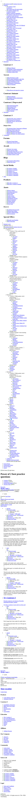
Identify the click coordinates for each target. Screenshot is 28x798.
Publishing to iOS (15, 81)
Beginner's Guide (14, 77)
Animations (14, 191)
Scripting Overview (16, 70)
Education (6, 112)
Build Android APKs (17, 80)
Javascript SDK (14, 109)
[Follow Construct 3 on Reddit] (12, 168)
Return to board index (12, 677)
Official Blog (16, 160)
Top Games (14, 149)
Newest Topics (16, 142)
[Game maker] (13, 227)
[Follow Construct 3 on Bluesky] (12, 172)
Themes (13, 201)
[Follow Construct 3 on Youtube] (12, 169)
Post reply (3, 487)
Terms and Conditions (9, 786)
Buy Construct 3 (14, 183)
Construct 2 (16, 347)
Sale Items (12, 221)
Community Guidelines (9, 754)
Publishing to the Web (18, 79)
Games (12, 195)
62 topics (12, 513)
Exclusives (12, 213)
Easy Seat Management (9, 718)
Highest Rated (14, 212)
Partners (5, 722)
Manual (13, 68)
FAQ (11, 122)
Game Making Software (9, 697)
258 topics (12, 640)
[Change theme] (13, 461)
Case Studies (7, 711)
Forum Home (14, 141)
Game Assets (7, 748)
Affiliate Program (8, 731)
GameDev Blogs (7, 752)
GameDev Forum (8, 749)
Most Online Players (16, 153)
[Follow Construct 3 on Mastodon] (12, 175)
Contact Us (9, 458)
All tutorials (13, 84)
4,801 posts (17, 513)
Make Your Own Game (9, 706)
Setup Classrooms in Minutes (20, 128)
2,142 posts (18, 640)
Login (9, 224)
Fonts (11, 194)
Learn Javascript (7, 721)
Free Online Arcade (8, 753)
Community (6, 135)
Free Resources (16, 120)
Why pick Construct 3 (16, 118)
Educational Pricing (14, 131)
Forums (8, 419)
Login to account (15, 460)
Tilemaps (12, 202)
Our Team (6, 738)
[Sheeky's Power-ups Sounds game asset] (1, 498)
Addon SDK (14, 72)
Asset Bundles (14, 220)
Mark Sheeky (4, 506)
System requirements (17, 69)
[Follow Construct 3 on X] (10, 171)
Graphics (13, 197)
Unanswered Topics (8, 465)
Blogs (8, 449)
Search (5, 467)
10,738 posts (18, 555)
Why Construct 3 (8, 717)
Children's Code (7, 788)
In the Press (6, 741)
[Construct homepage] (13, 4)
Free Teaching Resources (9, 720)
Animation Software (8, 699)
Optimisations (17, 83)
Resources (6, 61)
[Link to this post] (10, 518)
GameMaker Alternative (9, 704)
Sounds (15, 198)
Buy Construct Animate (15, 184)
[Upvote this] (11, 515)
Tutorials (12, 99)
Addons (13, 190)
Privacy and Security (17, 121)
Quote (14, 519)
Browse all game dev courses (17, 90)
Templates (13, 200)
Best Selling (14, 211)
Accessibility (7, 790)
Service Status (7, 791)
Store (5, 176)
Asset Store (9, 404)
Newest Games (14, 150)
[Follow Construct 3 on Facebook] (12, 173)
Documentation (7, 708)
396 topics (12, 555)
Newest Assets (15, 209)
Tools (11, 204)
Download (15, 105)
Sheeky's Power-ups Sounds (7, 499)
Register (6, 224)
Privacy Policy (7, 787)
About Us (6, 737)
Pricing (5, 707)
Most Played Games (18, 151)
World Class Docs (15, 129)
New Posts (12, 162)
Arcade (8, 431)
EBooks (12, 193)
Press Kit (6, 739)
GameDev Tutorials (8, 750)
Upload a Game (15, 154)
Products (6, 5)
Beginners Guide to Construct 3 (18, 315)
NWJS (14, 107)
